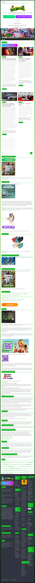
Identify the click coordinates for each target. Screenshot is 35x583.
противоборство (4, 473)
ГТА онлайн (9, 72)
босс (29, 70)
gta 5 (30, 65)
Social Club (20, 70)
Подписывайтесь (5, 383)
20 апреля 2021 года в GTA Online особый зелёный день (9, 59)
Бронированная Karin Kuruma (11, 71)
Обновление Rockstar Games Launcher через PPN (17, 25)
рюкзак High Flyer (12, 79)
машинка (9, 76)
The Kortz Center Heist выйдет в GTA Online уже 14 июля (10, 295)
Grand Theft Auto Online (22, 64)
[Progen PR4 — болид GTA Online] (25, 92)
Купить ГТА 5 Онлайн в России (7, 176)
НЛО (6, 77)
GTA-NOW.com (30, 484)
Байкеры (5, 71)
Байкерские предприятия (8, 70)
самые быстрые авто (16, 325)
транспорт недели (13, 127)
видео (12, 472)
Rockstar (7, 66)
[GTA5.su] (17, 33)
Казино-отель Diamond (8, 121)
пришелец (6, 79)
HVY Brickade (6, 113)
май (4, 122)
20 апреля (14, 60)
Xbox (10, 470)
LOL (28, 521)
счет (6, 127)
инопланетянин (10, 73)
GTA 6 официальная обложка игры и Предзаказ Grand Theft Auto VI (12, 300)
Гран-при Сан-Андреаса (22, 72)
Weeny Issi (9, 116)
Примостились (21, 76)
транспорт (20, 78)
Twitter (15, 115)
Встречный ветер (26, 71)
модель (14, 123)
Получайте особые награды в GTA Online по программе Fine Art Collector (13, 299)
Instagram (14, 113)
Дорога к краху (21, 73)
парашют (11, 78)
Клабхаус (30, 73)
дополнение (17, 472)
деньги (3, 120)
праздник (31, 472)
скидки (3, 80)
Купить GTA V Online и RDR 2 (7, 436)
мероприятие (4, 123)
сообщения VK (4, 423)
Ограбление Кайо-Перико (11, 77)
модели (11, 123)
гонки (21, 114)
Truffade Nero (11, 115)
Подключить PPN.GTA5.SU (9, 45)
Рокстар (28, 76)
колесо (13, 121)
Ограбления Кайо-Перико (5, 78)
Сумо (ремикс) (8, 80)
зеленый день (6, 73)
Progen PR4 (9, 65)
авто (22, 70)
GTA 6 (21, 66)
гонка (19, 114)
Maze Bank (13, 114)
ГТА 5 (3, 72)
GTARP (7, 64)
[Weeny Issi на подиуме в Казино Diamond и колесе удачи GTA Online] (9, 92)
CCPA (28, 479)
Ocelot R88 (6, 65)
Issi (2, 114)
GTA (7, 60)
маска (6, 76)
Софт (29, 529)
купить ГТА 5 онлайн (18, 418)
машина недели (10, 122)
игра (20, 472)
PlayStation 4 (30, 466)
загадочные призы (7, 120)
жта (28, 73)
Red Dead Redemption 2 (19, 333)
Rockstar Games (11, 66)
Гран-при (30, 71)
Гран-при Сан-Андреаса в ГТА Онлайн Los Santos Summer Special (25, 60)
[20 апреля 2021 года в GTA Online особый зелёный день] (9, 47)
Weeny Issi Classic (13, 116)
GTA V (11, 63)
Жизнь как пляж (25, 73)
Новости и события (17, 23)
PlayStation (27, 466)
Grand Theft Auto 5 (24, 63)
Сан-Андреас (22, 77)
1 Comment (10, 107)
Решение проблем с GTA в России (19, 16)
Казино (14, 73)
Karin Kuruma (12, 64)
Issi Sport (8, 114)
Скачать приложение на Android (7, 437)
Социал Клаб (4, 127)
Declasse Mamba (5, 108)
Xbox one (13, 470)
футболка (3, 128)
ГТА (15, 71)
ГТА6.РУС (29, 487)
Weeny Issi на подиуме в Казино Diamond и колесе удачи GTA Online (8, 105)
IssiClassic (10, 114)
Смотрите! (16, 553)
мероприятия (8, 123)
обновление (26, 472)
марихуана (3, 76)
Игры (28, 526)
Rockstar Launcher (30, 69)
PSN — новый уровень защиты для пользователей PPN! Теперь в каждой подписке (15, 3)
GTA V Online (14, 63)
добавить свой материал (30, 539)
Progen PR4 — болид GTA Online (25, 104)
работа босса (25, 76)
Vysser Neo (3, 116)
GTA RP (9, 63)
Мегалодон (20, 27)
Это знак (23, 78)
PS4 (31, 110)
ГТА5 (12, 72)
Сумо (5, 80)
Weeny (6, 116)
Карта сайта (30, 490)
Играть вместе (10, 304)
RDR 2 (17, 21)
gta (28, 65)
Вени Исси (8, 117)
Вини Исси (12, 117)
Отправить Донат (5, 382)
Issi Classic (4, 114)
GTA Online (6, 63)
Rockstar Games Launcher (24, 69)
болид (28, 70)
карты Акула (15, 27)
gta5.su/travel (17, 536)
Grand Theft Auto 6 (29, 63)
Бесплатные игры (6, 439)
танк (11, 80)
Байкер (3, 70)
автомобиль (25, 70)
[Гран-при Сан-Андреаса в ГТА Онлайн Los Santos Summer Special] (25, 47)
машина (7, 122)
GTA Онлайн (4, 64)
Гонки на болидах (24, 114)
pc (26, 110)
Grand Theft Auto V (27, 64)
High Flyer (9, 64)
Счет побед (28, 77)
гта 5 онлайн (5, 72)
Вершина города (21, 71)
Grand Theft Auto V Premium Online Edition (7, 110)
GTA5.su (3, 489)
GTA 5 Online (29, 109)
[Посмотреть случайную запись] (32, 39)
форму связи (22, 423)
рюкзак (9, 79)
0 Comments (10, 60)
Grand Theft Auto (10, 108)
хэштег (6, 128)
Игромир (16, 494)
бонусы (10, 472)
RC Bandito (12, 65)
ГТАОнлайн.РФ (30, 488)
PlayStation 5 (3, 468)
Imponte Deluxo (11, 113)
